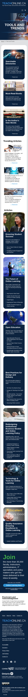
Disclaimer (4, 647)
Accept (5, 694)
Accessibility (5, 644)
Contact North (5, 676)
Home (2, 41)
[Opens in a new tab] (22, 10)
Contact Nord (11, 676)
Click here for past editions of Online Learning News (14, 589)
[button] (25, 10)
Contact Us (19, 615)
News (13, 615)
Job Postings (5, 653)
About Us (9, 615)
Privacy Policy (5, 691)
